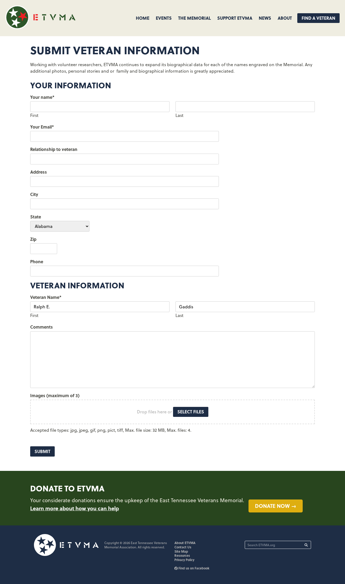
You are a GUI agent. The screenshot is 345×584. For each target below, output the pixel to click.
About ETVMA (184, 542)
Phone (36, 261)
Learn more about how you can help (74, 508)
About (285, 18)
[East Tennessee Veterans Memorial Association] (40, 27)
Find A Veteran (318, 18)
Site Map (181, 551)
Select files (190, 412)
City (34, 194)
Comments (41, 327)
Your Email (42, 127)
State (35, 217)
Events (164, 18)
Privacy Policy (184, 559)
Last (179, 115)
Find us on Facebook (193, 568)
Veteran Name (45, 297)
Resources (182, 555)
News (265, 18)
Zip (33, 239)
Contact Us (182, 547)
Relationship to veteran (53, 149)
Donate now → (275, 505)
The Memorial (194, 18)
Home (142, 18)
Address (38, 172)
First (34, 115)
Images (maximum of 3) (55, 395)
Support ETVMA (234, 18)
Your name (42, 97)
